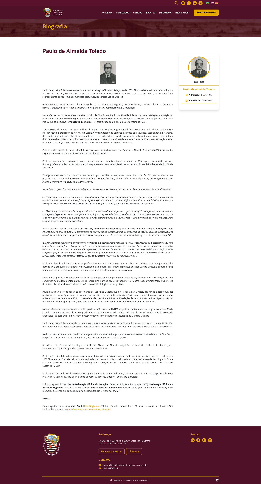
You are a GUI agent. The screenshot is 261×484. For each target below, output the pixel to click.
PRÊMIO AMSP (181, 13)
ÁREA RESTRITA (206, 12)
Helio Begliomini (91, 406)
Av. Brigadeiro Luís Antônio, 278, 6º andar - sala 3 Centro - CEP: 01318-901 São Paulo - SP (125, 442)
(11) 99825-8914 (110, 468)
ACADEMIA (107, 13)
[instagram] (200, 3)
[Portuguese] (207, 2)
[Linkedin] (195, 3)
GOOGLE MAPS (112, 451)
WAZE (135, 451)
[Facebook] (189, 3)
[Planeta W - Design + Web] (217, 479)
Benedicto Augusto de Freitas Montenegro (89, 409)
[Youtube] (183, 3)
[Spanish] (217, 2)
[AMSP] (54, 12)
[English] (212, 2)
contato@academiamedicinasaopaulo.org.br (124, 465)
